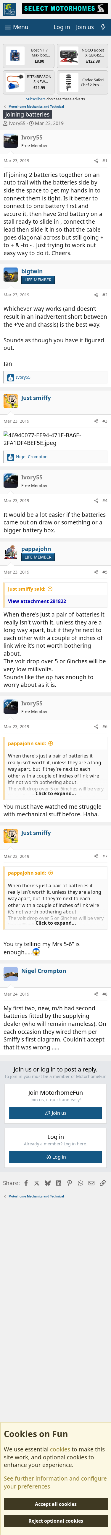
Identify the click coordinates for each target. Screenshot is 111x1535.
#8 (104, 994)
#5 (104, 572)
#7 (104, 856)
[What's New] (103, 27)
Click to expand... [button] (56, 793)
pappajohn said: (27, 743)
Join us (59, 1113)
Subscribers (36, 99)
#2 (104, 295)
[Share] (96, 161)
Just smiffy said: (27, 589)
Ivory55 (17, 123)
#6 (104, 726)
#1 (104, 160)
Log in (59, 1157)
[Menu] (16, 27)
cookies (60, 1449)
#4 (104, 500)
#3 (104, 421)
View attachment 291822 (37, 601)
